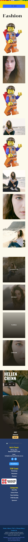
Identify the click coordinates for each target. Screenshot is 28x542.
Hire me (15, 437)
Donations (14, 464)
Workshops (14, 471)
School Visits (14, 492)
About (15, 432)
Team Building (14, 495)
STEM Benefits (14, 498)
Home (4, 528)
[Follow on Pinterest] (13, 384)
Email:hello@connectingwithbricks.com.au (14, 455)
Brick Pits (14, 490)
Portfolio (15, 435)
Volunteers (14, 473)
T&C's (13, 528)
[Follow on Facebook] (6, 384)
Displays (14, 476)
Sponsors (14, 500)
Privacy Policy (20, 528)
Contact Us (14, 530)
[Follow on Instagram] (10, 384)
